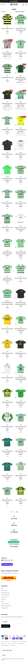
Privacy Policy (4, 597)
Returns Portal (4, 590)
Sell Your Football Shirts (6, 605)
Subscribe (5, 626)
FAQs (2, 588)
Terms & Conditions (5, 603)
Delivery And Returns (5, 592)
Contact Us (3, 599)
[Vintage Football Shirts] (14, 4)
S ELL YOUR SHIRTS (14, 1)
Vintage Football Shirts (7, 658)
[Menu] (1, 4)
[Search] (5, 4)
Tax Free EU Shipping (5, 595)
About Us (3, 601)
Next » (17, 512)
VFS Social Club (4, 608)
